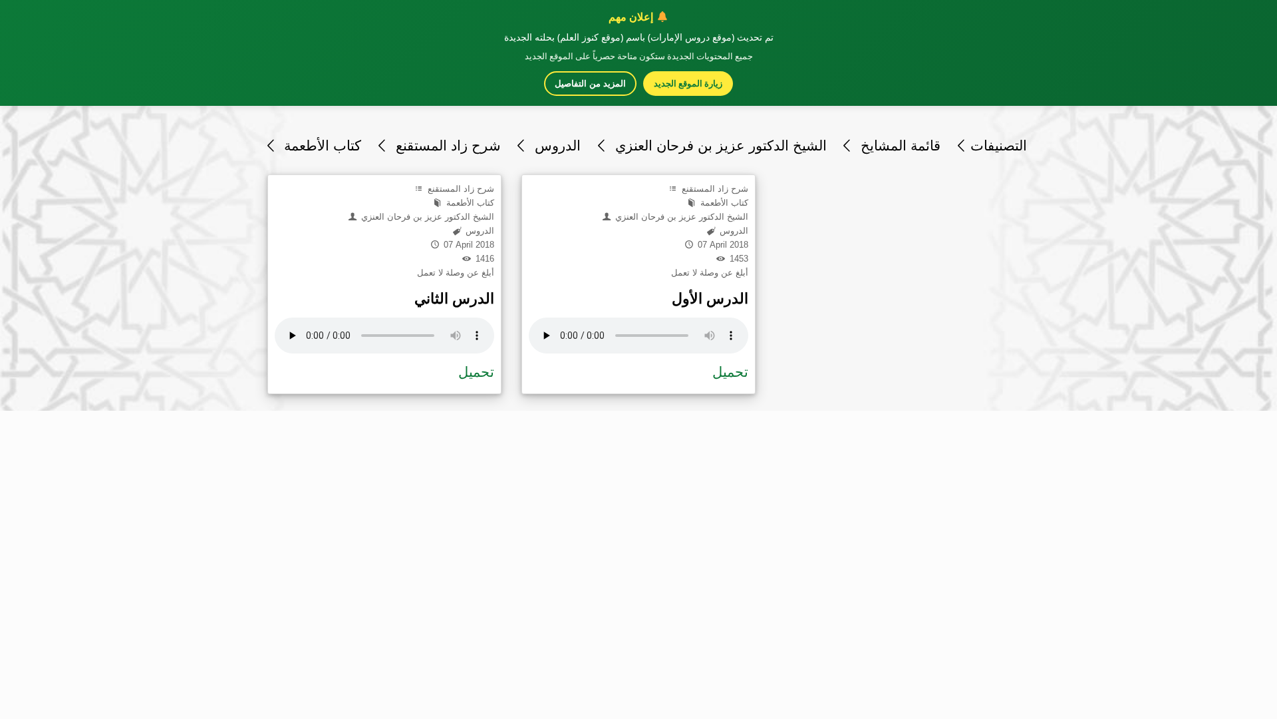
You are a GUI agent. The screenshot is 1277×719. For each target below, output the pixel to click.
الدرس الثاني (454, 298)
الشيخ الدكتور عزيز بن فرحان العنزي (718, 145)
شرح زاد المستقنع (446, 145)
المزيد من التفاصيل (590, 84)
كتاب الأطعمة (320, 145)
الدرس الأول (710, 298)
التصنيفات (998, 145)
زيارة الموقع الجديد (688, 83)
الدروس (556, 145)
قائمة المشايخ (898, 145)
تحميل (476, 371)
